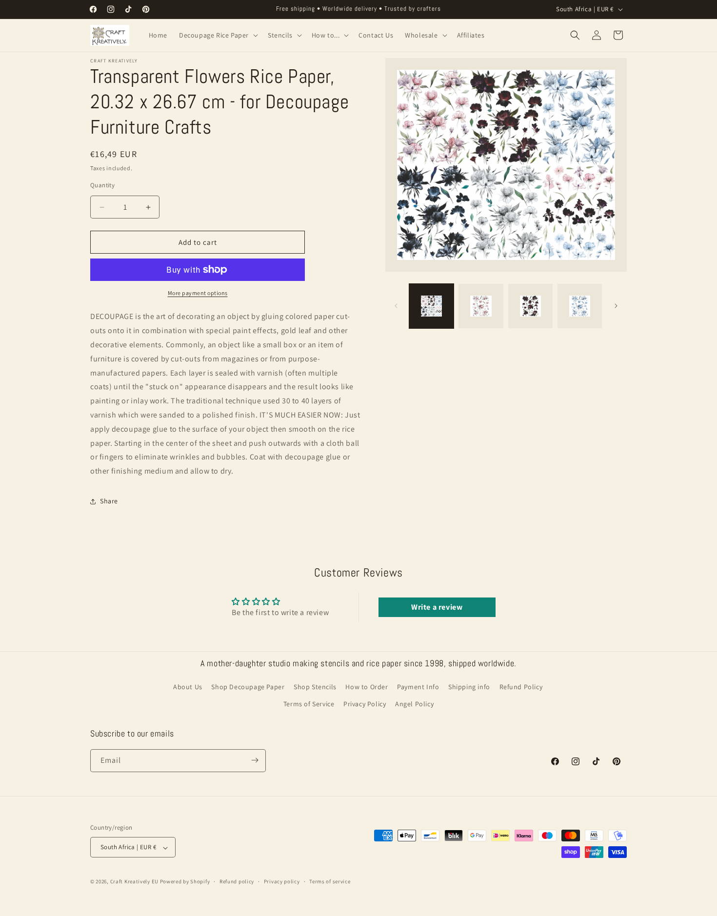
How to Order (366, 686)
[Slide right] (616, 306)
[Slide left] (396, 306)
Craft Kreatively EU (134, 881)
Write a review (436, 607)
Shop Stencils (315, 686)
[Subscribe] (254, 760)
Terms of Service (309, 704)
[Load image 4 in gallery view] (580, 306)
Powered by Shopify (185, 881)
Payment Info (418, 686)
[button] (217, 35)
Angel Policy (414, 704)
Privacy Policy (364, 704)
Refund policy (236, 881)
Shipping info (469, 686)
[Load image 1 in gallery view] (431, 306)
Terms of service (329, 881)
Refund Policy (521, 686)
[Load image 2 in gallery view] (480, 306)
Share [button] (109, 501)
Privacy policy (282, 881)
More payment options (198, 293)
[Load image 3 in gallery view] (530, 306)
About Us (187, 686)
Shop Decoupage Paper (247, 686)
